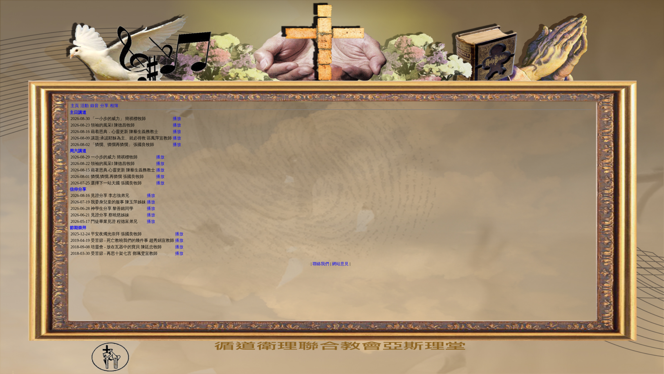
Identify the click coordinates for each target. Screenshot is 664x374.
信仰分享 (78, 189)
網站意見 (340, 264)
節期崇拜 (78, 227)
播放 (177, 118)
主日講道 (78, 112)
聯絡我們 (321, 264)
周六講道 (78, 151)
